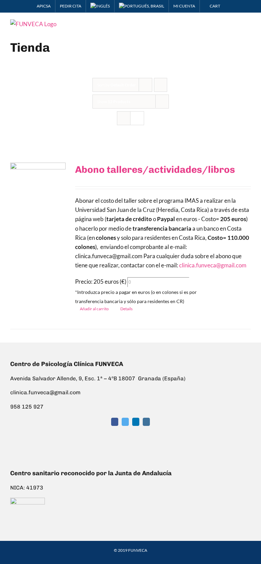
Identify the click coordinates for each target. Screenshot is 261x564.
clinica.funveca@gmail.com (212, 265)
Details (126, 308)
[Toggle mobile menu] (248, 23)
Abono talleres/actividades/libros (155, 169)
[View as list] (137, 118)
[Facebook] (114, 422)
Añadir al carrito (94, 308)
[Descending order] (160, 85)
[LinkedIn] (135, 422)
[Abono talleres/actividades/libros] (38, 188)
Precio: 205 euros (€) (100, 281)
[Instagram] (146, 422)
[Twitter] (125, 422)
